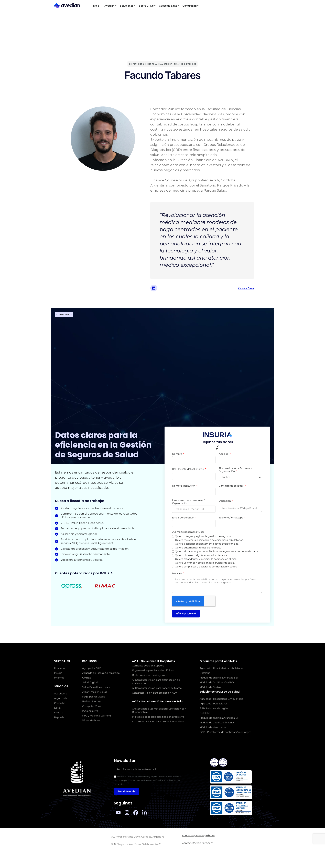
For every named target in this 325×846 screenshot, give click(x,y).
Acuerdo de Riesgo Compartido (101, 672)
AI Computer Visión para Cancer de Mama (157, 688)
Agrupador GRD (91, 668)
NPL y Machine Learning (96, 715)
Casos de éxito (168, 5)
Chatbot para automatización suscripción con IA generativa (159, 710)
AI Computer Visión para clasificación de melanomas (156, 681)
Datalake (205, 672)
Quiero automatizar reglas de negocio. (198, 547)
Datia (57, 707)
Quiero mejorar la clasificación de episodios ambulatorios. (209, 540)
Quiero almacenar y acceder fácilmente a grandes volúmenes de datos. (217, 551)
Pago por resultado (93, 696)
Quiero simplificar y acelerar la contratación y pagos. (206, 566)
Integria (58, 712)
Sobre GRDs (146, 5)
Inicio (95, 5)
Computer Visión (92, 706)
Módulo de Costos (210, 687)
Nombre (177, 453)
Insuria (58, 672)
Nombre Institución (184, 485)
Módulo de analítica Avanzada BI (219, 677)
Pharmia (59, 677)
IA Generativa (90, 710)
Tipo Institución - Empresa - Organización (235, 470)
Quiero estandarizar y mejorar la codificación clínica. (206, 558)
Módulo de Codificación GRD (217, 682)
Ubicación (225, 500)
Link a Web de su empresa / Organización (188, 502)
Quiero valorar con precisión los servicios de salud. (205, 562)
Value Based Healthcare (96, 687)
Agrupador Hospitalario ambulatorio (221, 668)
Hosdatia (59, 668)
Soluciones (126, 5)
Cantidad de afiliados (231, 485)
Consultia (59, 703)
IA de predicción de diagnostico (150, 675)
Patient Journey (91, 701)
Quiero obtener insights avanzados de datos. (201, 555)
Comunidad (189, 5)
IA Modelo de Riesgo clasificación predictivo (158, 716)
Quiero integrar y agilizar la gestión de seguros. (203, 536)
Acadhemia (61, 693)
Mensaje (177, 573)
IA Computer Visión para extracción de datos (158, 721)
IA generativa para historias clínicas (153, 670)
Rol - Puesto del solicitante (188, 468)
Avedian (109, 5)
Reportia (59, 717)
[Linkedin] (153, 288)
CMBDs (86, 677)
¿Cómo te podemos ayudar (188, 531)
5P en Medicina (91, 720)
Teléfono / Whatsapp (231, 517)
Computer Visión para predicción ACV (154, 692)
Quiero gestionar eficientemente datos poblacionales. (207, 543)
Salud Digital (90, 682)
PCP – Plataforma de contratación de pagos (225, 732)
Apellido (224, 453)
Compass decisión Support (148, 665)
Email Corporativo (183, 517)
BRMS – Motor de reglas (214, 708)
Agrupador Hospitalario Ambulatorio (221, 698)
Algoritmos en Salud (94, 691)
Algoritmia (60, 698)
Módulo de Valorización (213, 727)
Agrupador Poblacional (213, 703)
